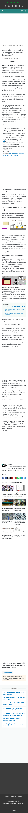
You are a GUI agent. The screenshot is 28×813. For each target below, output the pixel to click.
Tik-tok (19, 803)
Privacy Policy (14, 806)
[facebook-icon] (5, 6)
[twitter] (9, 478)
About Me (18, 799)
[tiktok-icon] (23, 6)
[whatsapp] (19, 478)
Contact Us (13, 796)
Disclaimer (19, 796)
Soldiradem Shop (10, 799)
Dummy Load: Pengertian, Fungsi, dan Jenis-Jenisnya (7, 508)
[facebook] (4, 478)
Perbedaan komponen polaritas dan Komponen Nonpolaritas (20, 508)
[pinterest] (13, 478)
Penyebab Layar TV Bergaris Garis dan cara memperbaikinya (20, 494)
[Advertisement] (14, 29)
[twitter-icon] (9, 6)
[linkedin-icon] (16, 6)
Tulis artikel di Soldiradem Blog (13, 801)
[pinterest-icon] (19, 6)
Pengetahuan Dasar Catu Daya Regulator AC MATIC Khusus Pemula (7, 537)
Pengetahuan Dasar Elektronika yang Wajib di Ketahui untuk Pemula (7, 494)
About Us (7, 796)
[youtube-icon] (12, 6)
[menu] (3, 11)
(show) (17, 61)
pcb (4, 141)
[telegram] (23, 478)
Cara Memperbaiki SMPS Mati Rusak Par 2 (15, 306)
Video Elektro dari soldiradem (9, 803)
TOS (23, 803)
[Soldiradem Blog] (14, 3)
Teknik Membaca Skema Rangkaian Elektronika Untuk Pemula (20, 523)
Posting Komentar (15, 58)
